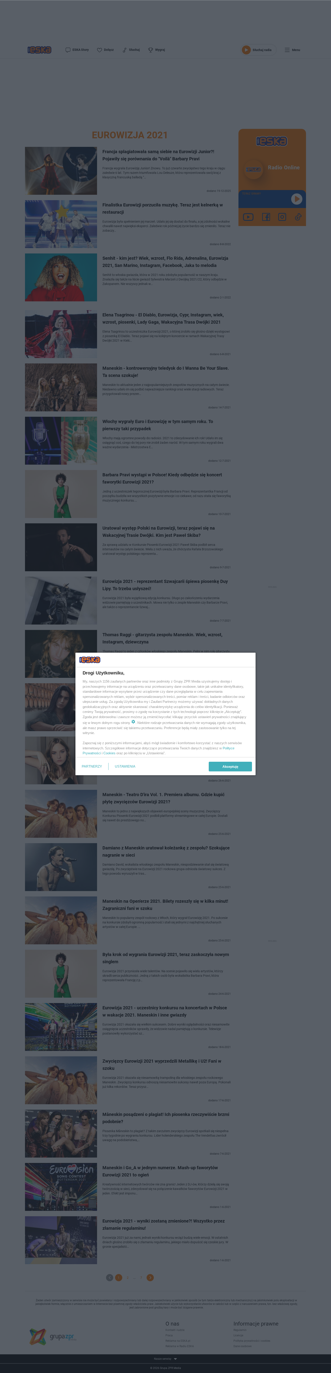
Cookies (109, 753)
